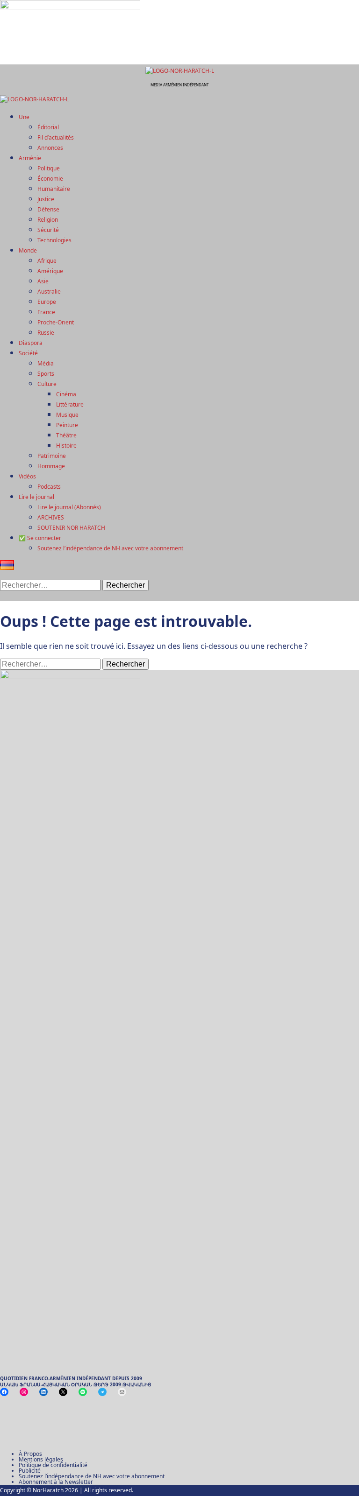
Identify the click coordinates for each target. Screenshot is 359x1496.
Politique (48, 168)
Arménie (30, 158)
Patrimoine (51, 456)
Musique (67, 415)
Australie (49, 291)
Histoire (66, 446)
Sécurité (48, 230)
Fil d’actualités (55, 137)
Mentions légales (41, 1459)
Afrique (47, 261)
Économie (50, 179)
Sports (45, 374)
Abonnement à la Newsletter (56, 1482)
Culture (47, 384)
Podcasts (49, 487)
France (46, 312)
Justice (45, 199)
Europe (46, 302)
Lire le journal (36, 497)
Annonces (50, 148)
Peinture (67, 425)
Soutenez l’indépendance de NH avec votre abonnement (110, 548)
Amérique (50, 271)
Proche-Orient (55, 322)
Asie (43, 281)
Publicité (30, 1471)
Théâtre (66, 435)
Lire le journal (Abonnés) (69, 507)
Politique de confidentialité (53, 1465)
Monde (28, 250)
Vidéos (27, 476)
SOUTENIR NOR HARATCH (71, 528)
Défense (48, 209)
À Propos (30, 1454)
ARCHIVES (50, 517)
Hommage (51, 466)
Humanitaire (53, 189)
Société (28, 353)
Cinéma (66, 394)
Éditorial (48, 127)
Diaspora (31, 343)
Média (45, 363)
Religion (47, 220)
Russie (45, 333)
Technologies (54, 240)
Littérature (70, 404)
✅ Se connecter (40, 538)
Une (24, 117)
